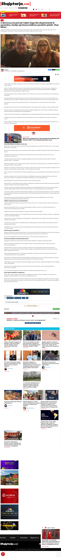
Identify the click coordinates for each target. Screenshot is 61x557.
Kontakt (12, 538)
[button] (3, 554)
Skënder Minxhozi (31, 408)
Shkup (53, 89)
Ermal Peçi (10, 405)
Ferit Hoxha (10, 368)
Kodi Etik (3, 538)
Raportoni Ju (34, 538)
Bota (2, 20)
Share (50, 69)
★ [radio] (20, 302)
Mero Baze (48, 367)
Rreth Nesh (23, 538)
